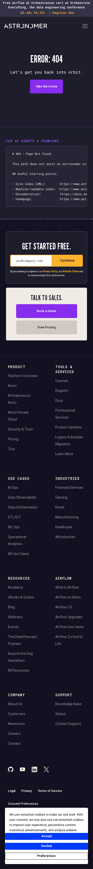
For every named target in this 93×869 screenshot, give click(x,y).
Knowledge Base (68, 704)
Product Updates (68, 427)
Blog (11, 607)
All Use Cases (18, 554)
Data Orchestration (23, 507)
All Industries (65, 537)
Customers (16, 714)
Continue (67, 260)
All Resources (18, 670)
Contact (14, 743)
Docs (59, 401)
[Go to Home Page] (42, 26)
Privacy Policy (50, 271)
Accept (46, 836)
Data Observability (22, 497)
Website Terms (71, 271)
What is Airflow (67, 587)
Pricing (13, 439)
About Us (15, 704)
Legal (11, 791)
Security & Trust (20, 429)
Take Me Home (47, 86)
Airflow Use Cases (69, 627)
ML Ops (14, 527)
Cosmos (61, 381)
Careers (14, 734)
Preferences (46, 856)
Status (60, 714)
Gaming (61, 497)
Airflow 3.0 (63, 607)
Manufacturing (67, 517)
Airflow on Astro (68, 597)
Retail (59, 507)
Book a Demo (47, 311)
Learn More (64, 454)
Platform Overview (22, 376)
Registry (61, 391)
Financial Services (69, 487)
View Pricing (46, 327)
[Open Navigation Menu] (85, 26)
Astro (12, 386)
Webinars (15, 617)
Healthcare (63, 527)
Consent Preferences (23, 803)
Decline (46, 846)
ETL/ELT (14, 517)
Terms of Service (50, 791)
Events (13, 627)
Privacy (26, 791)
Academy (15, 587)
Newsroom (16, 724)
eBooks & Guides (21, 597)
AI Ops (13, 487)
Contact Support (68, 724)
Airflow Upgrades (69, 617)
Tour (11, 449)
